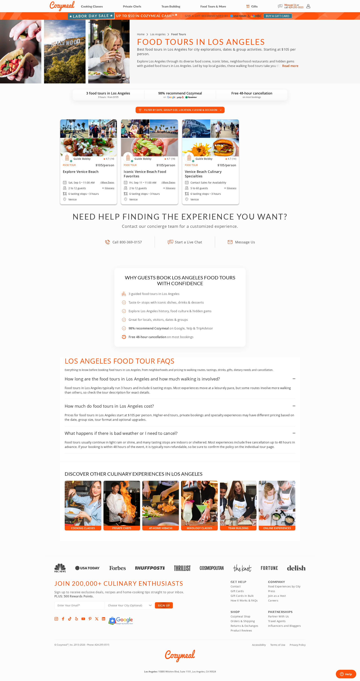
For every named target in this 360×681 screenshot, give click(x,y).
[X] (97, 619)
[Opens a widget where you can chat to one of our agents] (346, 674)
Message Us (290, 5)
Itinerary (109, 188)
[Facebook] (63, 619)
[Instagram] (56, 619)
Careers (273, 600)
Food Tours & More (213, 6)
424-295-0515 (296, 7)
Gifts (254, 6)
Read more (290, 66)
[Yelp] (76, 619)
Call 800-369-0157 (127, 242)
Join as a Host (277, 596)
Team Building (170, 6)
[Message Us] (281, 6)
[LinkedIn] (103, 619)
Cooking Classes (92, 6)
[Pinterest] (90, 619)
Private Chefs (132, 6)
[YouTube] (83, 619)
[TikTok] (70, 619)
